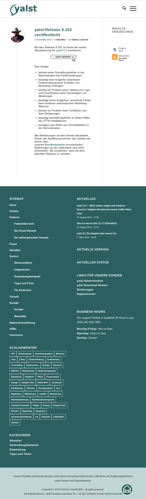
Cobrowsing (53, 359)
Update (14, 422)
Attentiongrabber (43, 354)
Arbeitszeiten (25, 354)
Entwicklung (18, 449)
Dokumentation (23, 262)
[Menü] (131, 8)
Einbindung (28, 371)
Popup (46, 405)
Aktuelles (61, 39)
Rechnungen (85, 289)
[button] (127, 489)
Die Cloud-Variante (25, 230)
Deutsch (57, 365)
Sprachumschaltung (21, 417)
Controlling (17, 365)
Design (46, 365)
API (13, 354)
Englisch (29, 377)
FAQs (40, 377)
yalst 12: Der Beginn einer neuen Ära (97, 233)
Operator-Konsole (20, 405)
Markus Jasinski (80, 39)
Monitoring (55, 394)
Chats (22, 359)
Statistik (46, 417)
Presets (15, 411)
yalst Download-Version (92, 285)
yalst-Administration (90, 280)
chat (13, 359)
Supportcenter (86, 293)
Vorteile (14, 211)
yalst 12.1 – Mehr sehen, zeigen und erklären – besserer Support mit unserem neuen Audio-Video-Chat (104, 209)
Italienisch (43, 382)
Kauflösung (17, 388)
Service (14, 256)
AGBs (13, 328)
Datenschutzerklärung (22, 322)
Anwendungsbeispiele (27, 276)
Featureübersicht (24, 223)
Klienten (31, 388)
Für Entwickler (22, 290)
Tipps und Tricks (24, 283)
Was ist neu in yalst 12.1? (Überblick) (97, 223)
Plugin (36, 405)
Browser (60, 354)
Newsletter (20, 316)
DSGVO (15, 371)
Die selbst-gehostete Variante (31, 237)
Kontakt (14, 302)
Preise (13, 244)
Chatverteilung (36, 359)
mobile (43, 394)
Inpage (14, 382)
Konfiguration (46, 388)
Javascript (57, 382)
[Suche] (122, 8)
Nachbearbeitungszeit (43, 399)
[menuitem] (122, 8)
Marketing (16, 394)
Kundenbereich (55, 144)
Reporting (27, 411)
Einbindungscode (47, 371)
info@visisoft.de (113, 494)
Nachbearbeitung (20, 399)
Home (13, 205)
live (58, 388)
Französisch (53, 377)
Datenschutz (32, 365)
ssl (36, 417)
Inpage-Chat (28, 382)
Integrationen (22, 269)
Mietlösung (30, 394)
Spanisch (40, 411)
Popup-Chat (59, 405)
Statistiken (58, 417)
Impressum (16, 334)
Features (15, 217)
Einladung (16, 377)
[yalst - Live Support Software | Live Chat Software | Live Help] (28, 8)
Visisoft (14, 296)
